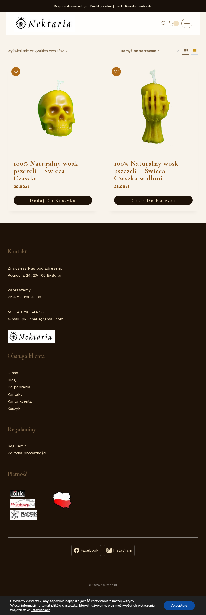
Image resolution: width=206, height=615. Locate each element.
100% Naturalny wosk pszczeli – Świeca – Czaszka (46, 170)
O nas (13, 373)
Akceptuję (179, 605)
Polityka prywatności (27, 453)
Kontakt (15, 394)
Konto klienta (20, 401)
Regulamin (17, 446)
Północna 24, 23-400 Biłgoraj (34, 275)
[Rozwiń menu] (186, 23)
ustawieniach (40, 610)
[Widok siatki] (185, 51)
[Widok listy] (194, 51)
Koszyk (14, 408)
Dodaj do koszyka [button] (53, 200)
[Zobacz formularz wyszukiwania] (161, 23)
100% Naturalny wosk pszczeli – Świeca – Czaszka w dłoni (146, 170)
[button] (15, 71)
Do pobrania (19, 387)
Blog (12, 380)
